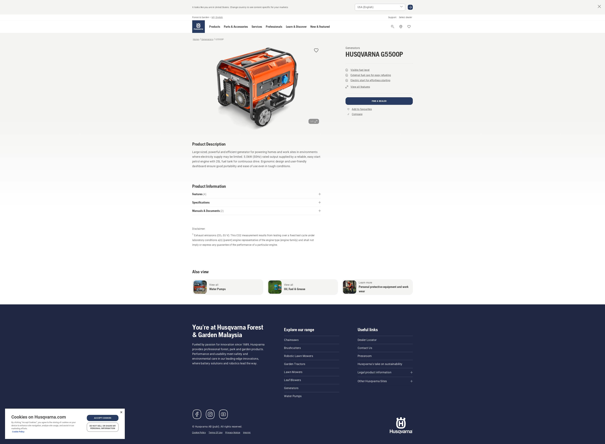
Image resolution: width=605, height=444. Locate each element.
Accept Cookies (102, 418)
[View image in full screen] (256, 89)
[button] (214, 26)
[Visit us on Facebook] (197, 414)
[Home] (198, 26)
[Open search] (392, 26)
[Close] (121, 412)
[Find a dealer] (401, 26)
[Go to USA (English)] (410, 7)
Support (392, 17)
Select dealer (405, 17)
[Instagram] (210, 414)
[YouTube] (223, 414)
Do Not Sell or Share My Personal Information (102, 427)
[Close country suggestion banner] (599, 6)
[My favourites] (409, 26)
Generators (353, 48)
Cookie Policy (18, 431)
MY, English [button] (217, 17)
